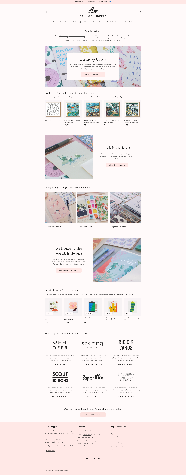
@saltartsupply (88, 443)
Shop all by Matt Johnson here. (120, 97)
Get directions (50, 451)
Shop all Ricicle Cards (125, 364)
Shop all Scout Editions (59, 396)
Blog (111, 434)
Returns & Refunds (116, 443)
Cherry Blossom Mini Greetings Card (70, 318)
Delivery (113, 440)
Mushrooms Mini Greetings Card (53, 318)
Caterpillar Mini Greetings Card (131, 318)
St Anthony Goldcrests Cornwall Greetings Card (131, 121)
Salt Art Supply (53, 470)
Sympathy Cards (119, 227)
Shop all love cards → (117, 165)
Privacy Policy (114, 449)
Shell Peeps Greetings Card (53, 120)
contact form (87, 435)
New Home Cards (86, 227)
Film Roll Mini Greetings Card (91, 318)
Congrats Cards (52, 227)
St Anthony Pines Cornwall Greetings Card (112, 121)
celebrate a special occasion (77, 36)
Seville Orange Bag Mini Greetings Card (111, 318)
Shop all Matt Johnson (125, 396)
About (112, 431)
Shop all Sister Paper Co (92, 364)
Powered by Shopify (62, 470)
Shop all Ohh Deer (59, 364)
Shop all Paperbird (92, 396)
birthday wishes (63, 36)
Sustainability (114, 437)
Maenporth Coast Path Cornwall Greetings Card (91, 121)
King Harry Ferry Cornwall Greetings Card (72, 121)
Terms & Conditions (116, 446)
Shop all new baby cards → (69, 270)
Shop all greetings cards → (93, 414)
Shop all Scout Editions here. (125, 294)
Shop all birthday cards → (93, 74)
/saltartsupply (88, 446)
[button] (47, 12)
